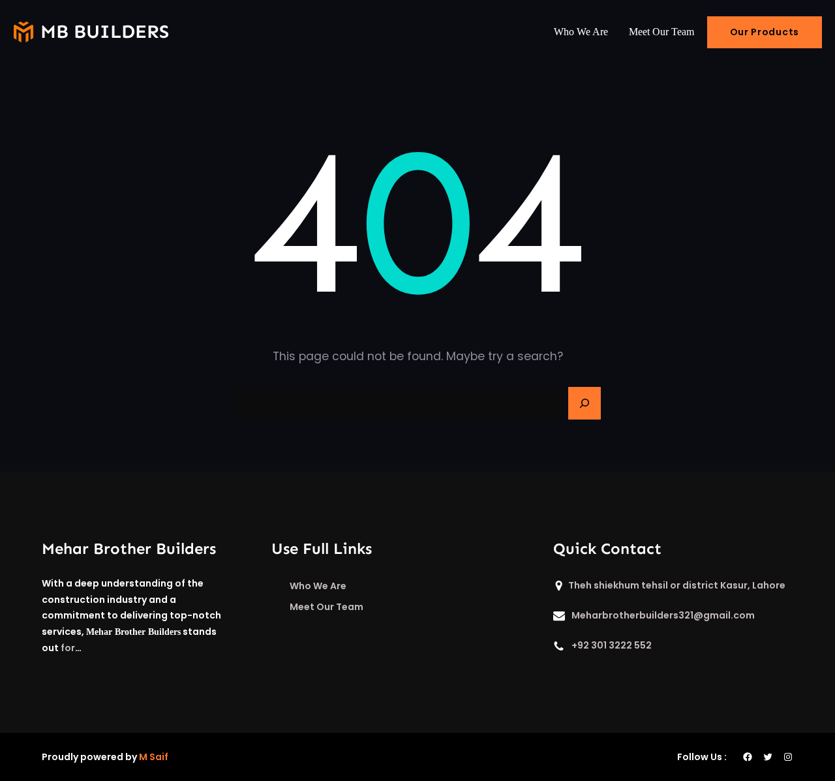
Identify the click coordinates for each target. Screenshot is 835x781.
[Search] (584, 403)
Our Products (764, 31)
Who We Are (318, 585)
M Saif (153, 756)
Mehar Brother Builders (129, 548)
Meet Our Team (326, 606)
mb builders (104, 31)
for (68, 647)
